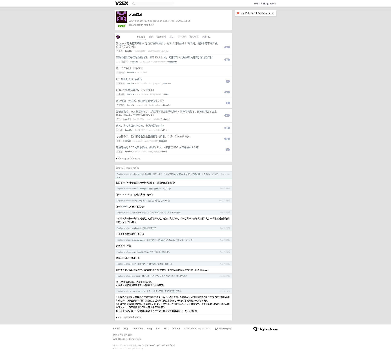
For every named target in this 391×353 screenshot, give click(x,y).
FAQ (166, 328)
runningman (172, 61)
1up (135, 200)
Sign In (273, 3)
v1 (135, 263)
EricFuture (165, 119)
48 (227, 139)
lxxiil (166, 94)
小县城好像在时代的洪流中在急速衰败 (165, 212)
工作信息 (182, 36)
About (116, 328)
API (158, 328)
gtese (136, 228)
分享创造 (148, 174)
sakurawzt (138, 212)
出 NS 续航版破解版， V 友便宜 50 (135, 90)
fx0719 (165, 130)
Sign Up (264, 3)
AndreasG (138, 252)
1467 (151, 24)
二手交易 (120, 72)
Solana (176, 328)
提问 (151, 36)
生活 (118, 140)
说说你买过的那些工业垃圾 (159, 200)
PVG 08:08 (149, 345)
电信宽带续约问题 (162, 252)
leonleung (138, 174)
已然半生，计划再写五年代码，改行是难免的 (169, 276)
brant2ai (141, 36)
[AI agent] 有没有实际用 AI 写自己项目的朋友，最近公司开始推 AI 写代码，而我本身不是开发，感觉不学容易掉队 (167, 45)
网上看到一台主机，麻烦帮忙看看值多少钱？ (140, 100)
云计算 (119, 130)
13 (227, 128)
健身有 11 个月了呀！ (163, 188)
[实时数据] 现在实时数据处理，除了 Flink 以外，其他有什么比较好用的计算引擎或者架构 (164, 57)
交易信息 (194, 36)
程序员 (119, 50)
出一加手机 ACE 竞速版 (129, 79)
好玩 (172, 36)
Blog (149, 328)
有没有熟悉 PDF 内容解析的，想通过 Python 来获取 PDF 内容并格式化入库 (157, 147)
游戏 (118, 119)
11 (227, 47)
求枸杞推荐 (152, 228)
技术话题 (161, 36)
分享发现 (142, 200)
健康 (151, 188)
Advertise (138, 328)
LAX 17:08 (160, 345)
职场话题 (150, 239)
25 (227, 92)
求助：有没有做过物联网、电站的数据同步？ (140, 125)
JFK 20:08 (170, 345)
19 (227, 59)
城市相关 (206, 36)
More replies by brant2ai (129, 317)
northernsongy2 (140, 188)
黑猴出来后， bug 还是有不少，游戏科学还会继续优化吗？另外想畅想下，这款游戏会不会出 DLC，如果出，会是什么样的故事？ (166, 113)
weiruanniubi (139, 291)
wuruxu (137, 276)
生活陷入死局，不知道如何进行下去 (166, 291)
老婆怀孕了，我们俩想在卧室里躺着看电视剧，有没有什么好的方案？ (154, 136)
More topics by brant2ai (129, 158)
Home (256, 3)
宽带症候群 (148, 252)
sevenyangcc (139, 239)
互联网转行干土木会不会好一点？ (160, 263)
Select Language (225, 328)
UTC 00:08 (139, 345)
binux (164, 151)
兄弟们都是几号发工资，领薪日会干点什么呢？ (175, 239)
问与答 (119, 151)
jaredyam (163, 140)
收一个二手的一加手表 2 (129, 68)
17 (227, 115)
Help (126, 328)
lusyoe (165, 50)
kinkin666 (122, 206)
